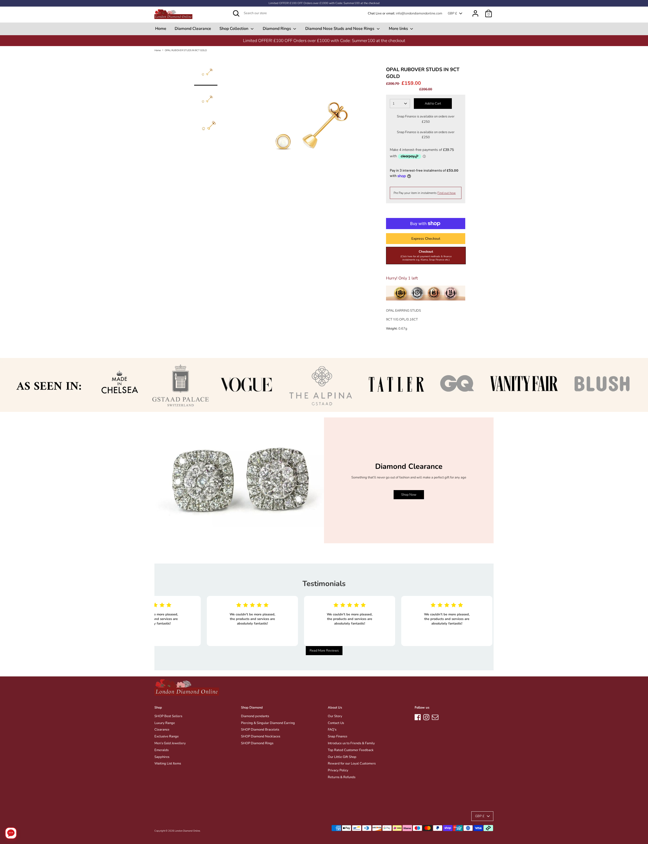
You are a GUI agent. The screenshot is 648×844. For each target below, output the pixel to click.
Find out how (446, 193)
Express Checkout (425, 238)
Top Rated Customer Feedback (351, 750)
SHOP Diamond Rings (257, 743)
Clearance (161, 729)
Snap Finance (337, 736)
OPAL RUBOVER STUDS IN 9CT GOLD (186, 50)
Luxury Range (164, 723)
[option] (403, 40)
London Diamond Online (187, 830)
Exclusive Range (166, 736)
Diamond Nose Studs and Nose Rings (340, 28)
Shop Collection (234, 28)
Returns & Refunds (341, 777)
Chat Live (375, 13)
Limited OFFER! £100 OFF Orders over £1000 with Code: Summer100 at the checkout (324, 3)
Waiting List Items (167, 763)
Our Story (335, 716)
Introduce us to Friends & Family (351, 743)
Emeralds (161, 750)
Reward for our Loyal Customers (352, 763)
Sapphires (161, 757)
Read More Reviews (324, 650)
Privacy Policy (338, 770)
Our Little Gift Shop (342, 757)
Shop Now (408, 494)
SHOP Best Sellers (168, 716)
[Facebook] (418, 716)
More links (399, 28)
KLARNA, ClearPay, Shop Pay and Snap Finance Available (403, 41)
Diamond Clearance (193, 28)
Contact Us (336, 723)
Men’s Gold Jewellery (170, 743)
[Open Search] (236, 13)
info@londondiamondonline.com (419, 13)
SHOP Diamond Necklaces (260, 736)
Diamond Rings (277, 28)
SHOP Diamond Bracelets (260, 729)
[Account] (475, 11)
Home (160, 28)
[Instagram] (426, 716)
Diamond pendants (255, 716)
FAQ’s (332, 729)
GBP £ (452, 13)
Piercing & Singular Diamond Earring (268, 723)
